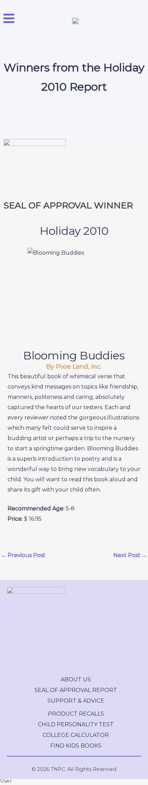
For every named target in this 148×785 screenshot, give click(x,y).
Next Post (130, 555)
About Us (76, 679)
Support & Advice (75, 700)
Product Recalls (76, 714)
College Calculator (76, 735)
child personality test (76, 724)
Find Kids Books (76, 745)
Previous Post (23, 555)
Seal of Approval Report (75, 690)
